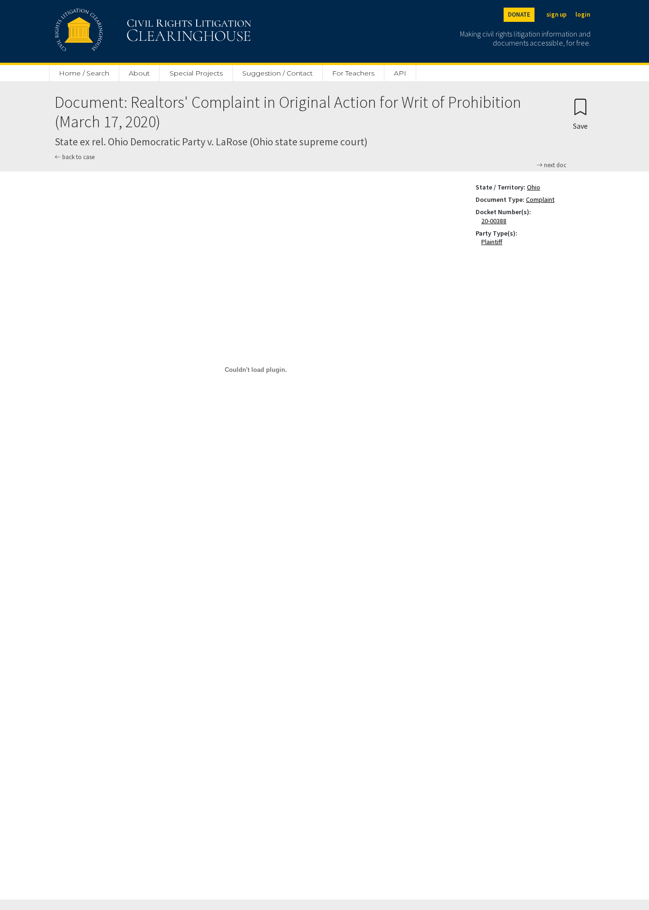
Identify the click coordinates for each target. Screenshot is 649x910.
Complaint (540, 199)
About (139, 73)
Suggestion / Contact (277, 73)
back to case (78, 157)
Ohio (533, 187)
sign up (556, 14)
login (582, 14)
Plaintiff (493, 241)
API (400, 73)
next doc (554, 165)
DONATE (519, 14)
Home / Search (84, 73)
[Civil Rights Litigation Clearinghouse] (126, 31)
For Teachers (353, 73)
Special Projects (196, 73)
